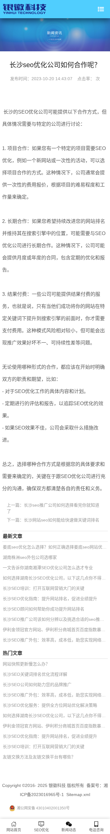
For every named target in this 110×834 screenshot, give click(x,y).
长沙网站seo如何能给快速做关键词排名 (61, 520)
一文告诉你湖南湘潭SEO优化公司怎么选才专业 (48, 567)
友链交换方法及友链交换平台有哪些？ (39, 756)
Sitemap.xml (78, 794)
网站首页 (13, 830)
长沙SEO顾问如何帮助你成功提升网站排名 (43, 609)
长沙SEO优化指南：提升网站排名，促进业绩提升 (50, 598)
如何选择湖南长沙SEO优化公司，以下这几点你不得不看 (55, 578)
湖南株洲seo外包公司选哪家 (30, 557)
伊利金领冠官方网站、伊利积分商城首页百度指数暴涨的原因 (55, 629)
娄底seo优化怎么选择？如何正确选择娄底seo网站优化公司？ (55, 547)
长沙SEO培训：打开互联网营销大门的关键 (43, 588)
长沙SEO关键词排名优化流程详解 (35, 674)
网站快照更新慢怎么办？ (26, 663)
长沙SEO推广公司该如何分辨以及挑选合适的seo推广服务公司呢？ (55, 619)
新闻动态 (68, 830)
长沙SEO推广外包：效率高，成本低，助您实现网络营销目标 (55, 639)
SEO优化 (41, 830)
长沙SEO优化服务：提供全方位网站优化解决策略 (50, 705)
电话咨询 (96, 830)
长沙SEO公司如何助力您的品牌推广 (37, 684)
